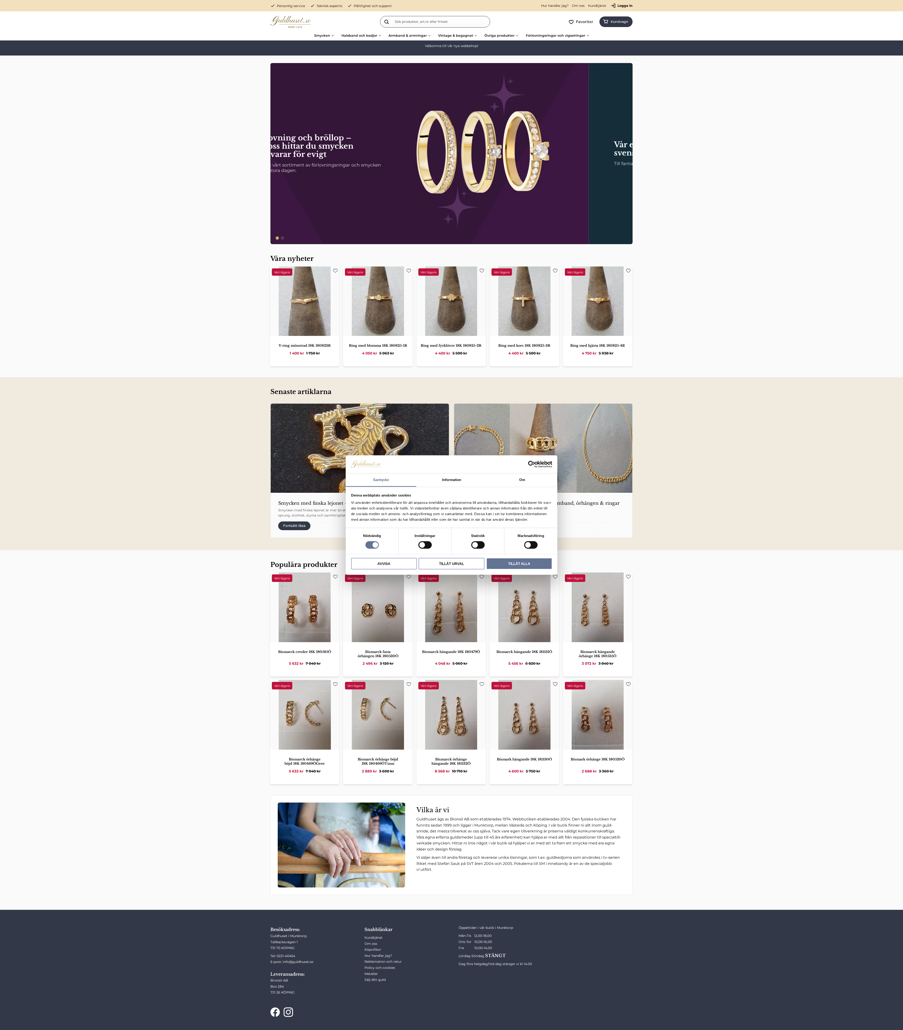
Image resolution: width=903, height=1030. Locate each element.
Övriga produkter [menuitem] (499, 35)
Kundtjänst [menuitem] (597, 6)
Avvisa (383, 563)
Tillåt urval (451, 563)
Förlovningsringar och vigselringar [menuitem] (555, 35)
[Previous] (276, 153)
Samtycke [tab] (381, 480)
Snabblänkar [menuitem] (378, 929)
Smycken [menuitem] (322, 35)
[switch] (425, 545)
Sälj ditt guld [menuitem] (375, 980)
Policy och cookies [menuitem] (379, 968)
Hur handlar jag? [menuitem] (555, 6)
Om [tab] (522, 480)
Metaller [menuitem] (371, 974)
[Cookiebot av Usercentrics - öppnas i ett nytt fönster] (531, 464)
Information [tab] (451, 480)
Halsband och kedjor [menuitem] (359, 35)
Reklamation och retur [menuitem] (383, 961)
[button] (582, 22)
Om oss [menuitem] (578, 6)
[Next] (627, 153)
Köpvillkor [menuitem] (372, 949)
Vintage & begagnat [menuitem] (455, 35)
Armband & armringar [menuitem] (407, 35)
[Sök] (386, 21)
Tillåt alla (519, 563)
